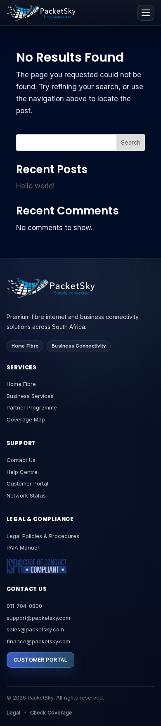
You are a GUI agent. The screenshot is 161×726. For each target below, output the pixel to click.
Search (130, 142)
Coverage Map (26, 419)
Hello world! (35, 186)
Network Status (26, 495)
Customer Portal (27, 483)
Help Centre (22, 472)
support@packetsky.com (38, 617)
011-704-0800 (24, 605)
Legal (13, 712)
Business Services (30, 396)
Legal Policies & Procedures (43, 536)
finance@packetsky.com (38, 641)
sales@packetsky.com (35, 629)
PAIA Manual (23, 547)
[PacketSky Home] (41, 13)
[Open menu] (145, 13)
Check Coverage (51, 712)
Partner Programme (32, 407)
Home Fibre (21, 384)
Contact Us (21, 460)
